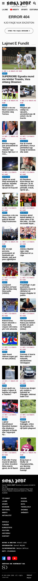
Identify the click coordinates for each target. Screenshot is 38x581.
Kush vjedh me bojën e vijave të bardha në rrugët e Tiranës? (9, 391)
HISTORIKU (6, 533)
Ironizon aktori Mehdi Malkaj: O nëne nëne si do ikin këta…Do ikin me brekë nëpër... (27, 219)
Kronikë (23, 385)
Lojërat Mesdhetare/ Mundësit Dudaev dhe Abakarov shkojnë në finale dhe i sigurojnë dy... (9, 428)
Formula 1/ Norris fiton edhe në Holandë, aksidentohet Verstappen (27, 358)
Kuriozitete (6, 318)
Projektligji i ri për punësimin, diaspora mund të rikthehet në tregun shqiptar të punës (28, 290)
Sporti (5, 73)
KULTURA (5, 530)
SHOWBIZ (24, 510)
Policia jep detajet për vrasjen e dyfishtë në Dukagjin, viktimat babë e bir (28, 392)
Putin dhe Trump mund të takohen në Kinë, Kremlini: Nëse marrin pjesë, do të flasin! (10, 464)
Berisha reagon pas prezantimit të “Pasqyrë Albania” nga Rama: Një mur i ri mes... (10, 148)
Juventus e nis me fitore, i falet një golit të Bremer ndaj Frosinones (10, 218)
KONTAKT (5, 536)
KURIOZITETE (7, 527)
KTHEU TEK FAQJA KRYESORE (18, 31)
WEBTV (15, 10)
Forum (4, 385)
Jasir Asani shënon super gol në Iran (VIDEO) (9, 356)
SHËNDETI (24, 512)
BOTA (23, 504)
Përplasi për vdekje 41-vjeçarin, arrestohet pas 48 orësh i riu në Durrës (27, 113)
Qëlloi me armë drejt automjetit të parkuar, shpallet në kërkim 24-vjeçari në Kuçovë (10, 183)
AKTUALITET (7, 515)
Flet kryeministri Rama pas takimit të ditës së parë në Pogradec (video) (27, 325)
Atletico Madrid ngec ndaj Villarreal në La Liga (26, 252)
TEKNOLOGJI (26, 507)
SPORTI (24, 10)
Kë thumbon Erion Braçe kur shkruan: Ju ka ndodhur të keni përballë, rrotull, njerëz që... (27, 184)
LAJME (5, 10)
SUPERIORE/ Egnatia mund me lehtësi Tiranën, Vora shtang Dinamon (18, 79)
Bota (4, 246)
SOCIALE (5, 522)
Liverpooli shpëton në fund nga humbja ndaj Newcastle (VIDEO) (9, 289)
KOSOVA (24, 501)
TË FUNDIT (6, 498)
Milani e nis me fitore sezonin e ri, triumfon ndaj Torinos (10, 111)
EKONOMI (5, 507)
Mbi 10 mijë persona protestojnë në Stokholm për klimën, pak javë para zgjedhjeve (9, 254)
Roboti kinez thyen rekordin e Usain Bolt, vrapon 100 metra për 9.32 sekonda (9, 325)
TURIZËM (5, 525)
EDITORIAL (6, 510)
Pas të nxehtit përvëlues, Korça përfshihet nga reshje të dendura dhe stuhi (27, 147)
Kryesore (23, 318)
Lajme (22, 105)
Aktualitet (24, 141)
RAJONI (23, 498)
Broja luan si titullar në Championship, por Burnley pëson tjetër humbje (26, 465)
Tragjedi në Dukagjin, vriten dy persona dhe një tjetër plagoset (28, 425)
